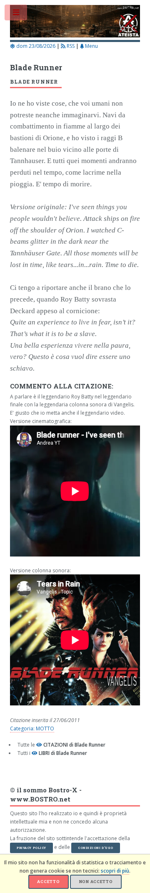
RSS (70, 45)
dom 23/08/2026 (35, 45)
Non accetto (96, 881)
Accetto (48, 881)
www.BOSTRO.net (40, 799)
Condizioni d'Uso (95, 848)
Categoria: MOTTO (32, 728)
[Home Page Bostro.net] (75, 22)
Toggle (16, 14)
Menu (91, 45)
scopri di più (115, 870)
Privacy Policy (31, 848)
